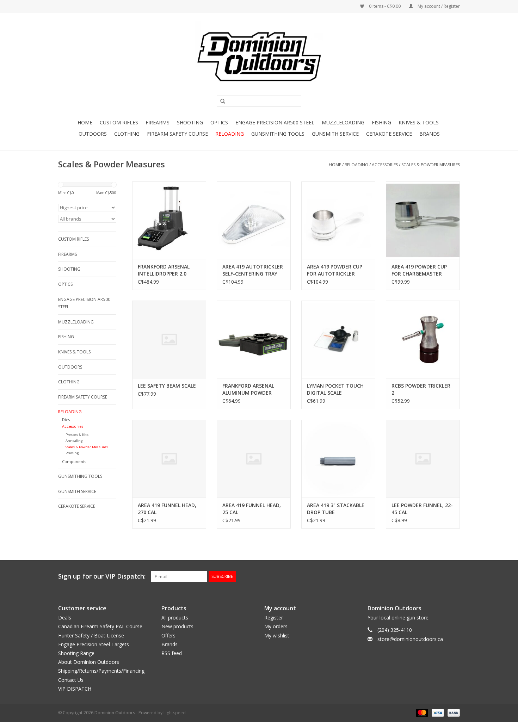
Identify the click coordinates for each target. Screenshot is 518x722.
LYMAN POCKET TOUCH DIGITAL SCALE (335, 389)
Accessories (385, 165)
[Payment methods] (421, 712)
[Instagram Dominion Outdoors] (454, 576)
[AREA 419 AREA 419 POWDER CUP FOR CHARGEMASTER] (423, 220)
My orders (276, 626)
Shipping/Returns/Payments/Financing (101, 670)
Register (273, 617)
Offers (168, 635)
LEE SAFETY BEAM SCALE (167, 385)
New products (177, 626)
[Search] (220, 101)
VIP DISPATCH (74, 688)
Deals (64, 617)
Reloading (229, 133)
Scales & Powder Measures (430, 165)
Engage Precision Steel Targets (93, 644)
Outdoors (93, 133)
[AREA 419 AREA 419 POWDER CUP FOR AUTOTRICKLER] (338, 220)
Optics (219, 122)
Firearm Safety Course (177, 133)
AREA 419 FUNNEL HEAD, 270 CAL (167, 509)
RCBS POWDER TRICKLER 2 (420, 389)
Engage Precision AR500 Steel (274, 122)
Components (74, 461)
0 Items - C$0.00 (385, 6)
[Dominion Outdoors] (259, 56)
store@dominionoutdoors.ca (410, 639)
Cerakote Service (389, 133)
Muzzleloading (343, 122)
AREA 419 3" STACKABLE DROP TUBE (335, 509)
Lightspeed (175, 713)
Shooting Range (76, 653)
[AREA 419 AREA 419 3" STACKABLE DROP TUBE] (338, 458)
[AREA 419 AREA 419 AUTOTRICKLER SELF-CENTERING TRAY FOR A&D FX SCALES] (254, 220)
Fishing (381, 122)
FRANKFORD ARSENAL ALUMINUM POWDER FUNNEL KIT (248, 389)
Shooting (190, 122)
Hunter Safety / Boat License (91, 635)
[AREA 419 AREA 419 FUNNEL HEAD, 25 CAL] (254, 458)
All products (174, 617)
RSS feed (171, 653)
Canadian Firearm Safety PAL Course (100, 626)
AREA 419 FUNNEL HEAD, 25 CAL (251, 509)
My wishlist (276, 635)
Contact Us (71, 680)
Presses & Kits (77, 434)
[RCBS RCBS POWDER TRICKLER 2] (423, 339)
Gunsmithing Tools (277, 133)
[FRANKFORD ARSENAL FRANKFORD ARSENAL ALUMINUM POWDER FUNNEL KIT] (254, 339)
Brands (429, 133)
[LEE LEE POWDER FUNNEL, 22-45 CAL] (423, 458)
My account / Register (438, 6)
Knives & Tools (419, 122)
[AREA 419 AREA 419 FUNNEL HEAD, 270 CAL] (169, 458)
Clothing (127, 133)
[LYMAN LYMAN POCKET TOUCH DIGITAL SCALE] (338, 339)
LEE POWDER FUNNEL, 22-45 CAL (422, 509)
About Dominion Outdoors (88, 662)
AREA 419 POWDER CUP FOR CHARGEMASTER (419, 270)
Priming (72, 453)
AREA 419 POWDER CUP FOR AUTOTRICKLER (334, 270)
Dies (66, 419)
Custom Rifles (119, 122)
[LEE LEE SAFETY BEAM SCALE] (169, 339)
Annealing (74, 440)
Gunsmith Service (335, 133)
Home (85, 122)
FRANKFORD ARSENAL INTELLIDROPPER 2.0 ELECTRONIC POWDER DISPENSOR (164, 270)
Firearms (157, 122)
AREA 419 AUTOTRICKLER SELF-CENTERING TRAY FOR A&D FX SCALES (252, 270)
